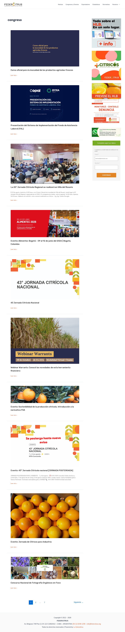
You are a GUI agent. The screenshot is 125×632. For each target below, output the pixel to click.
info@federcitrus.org (94, 624)
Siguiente (78, 602)
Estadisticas (96, 4)
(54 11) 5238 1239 (79, 624)
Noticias (60, 4)
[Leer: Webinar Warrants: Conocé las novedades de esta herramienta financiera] (45, 341)
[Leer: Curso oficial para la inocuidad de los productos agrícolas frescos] (45, 48)
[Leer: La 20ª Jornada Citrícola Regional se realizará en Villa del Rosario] (45, 164)
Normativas (106, 4)
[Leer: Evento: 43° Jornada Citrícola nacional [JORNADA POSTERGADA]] (45, 446)
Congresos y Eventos (72, 4)
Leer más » (14, 75)
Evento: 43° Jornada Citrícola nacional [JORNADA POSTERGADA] (42, 470)
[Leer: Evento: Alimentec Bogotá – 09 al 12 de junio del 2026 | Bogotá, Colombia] (45, 223)
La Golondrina (78, 627)
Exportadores (86, 4)
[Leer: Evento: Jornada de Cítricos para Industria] (45, 515)
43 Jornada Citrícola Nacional (25, 303)
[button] (119, 4)
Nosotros (115, 4)
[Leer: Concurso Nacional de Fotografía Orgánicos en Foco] (45, 568)
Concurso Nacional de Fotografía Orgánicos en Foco (36, 583)
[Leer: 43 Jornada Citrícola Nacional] (45, 279)
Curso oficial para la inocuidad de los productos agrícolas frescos (42, 70)
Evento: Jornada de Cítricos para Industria (31, 542)
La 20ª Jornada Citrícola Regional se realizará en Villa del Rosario (42, 187)
